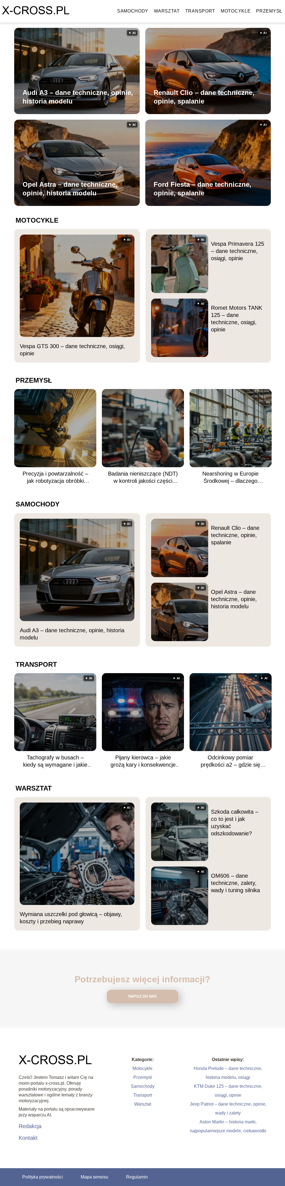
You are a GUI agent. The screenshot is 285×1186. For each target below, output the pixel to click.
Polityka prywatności (42, 1177)
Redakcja (30, 1126)
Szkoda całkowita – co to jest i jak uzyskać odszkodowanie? (234, 822)
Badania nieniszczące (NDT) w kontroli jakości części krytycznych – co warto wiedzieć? (143, 477)
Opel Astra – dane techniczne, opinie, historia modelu (70, 189)
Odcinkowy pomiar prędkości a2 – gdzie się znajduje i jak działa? (230, 761)
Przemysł (269, 11)
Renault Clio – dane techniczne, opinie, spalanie (204, 97)
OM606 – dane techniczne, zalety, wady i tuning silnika (235, 883)
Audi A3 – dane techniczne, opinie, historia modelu (78, 97)
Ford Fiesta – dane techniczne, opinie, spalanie (202, 189)
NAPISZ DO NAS (142, 996)
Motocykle (235, 11)
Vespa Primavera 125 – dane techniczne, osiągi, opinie (237, 251)
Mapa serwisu (94, 1177)
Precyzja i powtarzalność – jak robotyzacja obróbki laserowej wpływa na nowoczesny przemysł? (55, 477)
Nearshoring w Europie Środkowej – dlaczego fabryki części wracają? (230, 477)
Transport (200, 11)
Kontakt (28, 1138)
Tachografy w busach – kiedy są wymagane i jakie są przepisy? (55, 761)
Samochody (132, 11)
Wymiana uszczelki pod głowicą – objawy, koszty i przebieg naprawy (71, 917)
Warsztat (167, 11)
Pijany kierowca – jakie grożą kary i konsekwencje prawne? (143, 761)
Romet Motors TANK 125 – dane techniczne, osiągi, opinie (236, 319)
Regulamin (137, 1177)
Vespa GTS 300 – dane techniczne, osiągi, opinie (72, 349)
